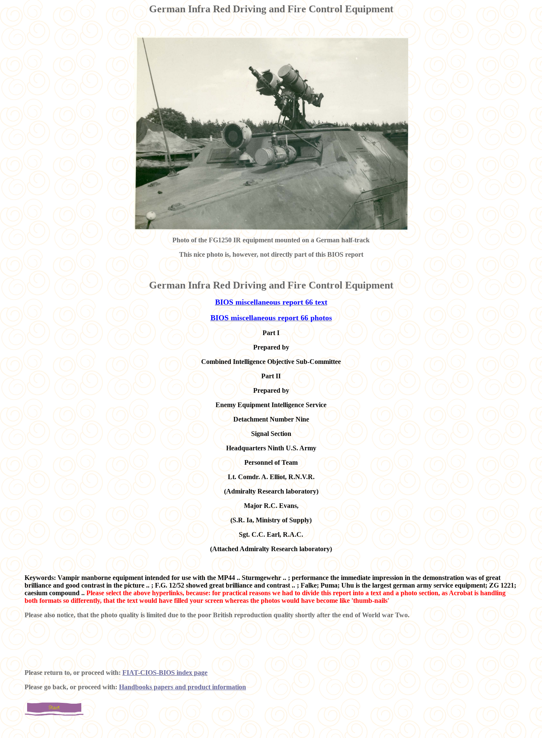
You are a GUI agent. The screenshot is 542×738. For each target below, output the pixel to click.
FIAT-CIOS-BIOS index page (164, 672)
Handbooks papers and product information (182, 687)
